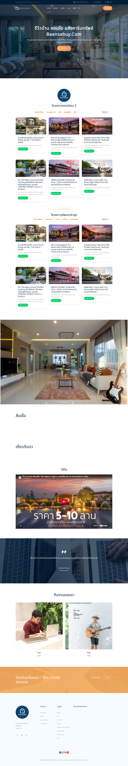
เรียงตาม (104, 112)
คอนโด (42, 703)
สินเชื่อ (74, 8)
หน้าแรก (49, 8)
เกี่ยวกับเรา (59, 707)
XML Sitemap (60, 721)
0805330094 (98, 2)
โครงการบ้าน (43, 699)
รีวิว (79, 8)
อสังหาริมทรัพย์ (43, 707)
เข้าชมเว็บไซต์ (64, 48)
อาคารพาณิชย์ (43, 710)
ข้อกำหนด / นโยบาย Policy (63, 714)
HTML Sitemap (61, 718)
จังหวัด (63, 8)
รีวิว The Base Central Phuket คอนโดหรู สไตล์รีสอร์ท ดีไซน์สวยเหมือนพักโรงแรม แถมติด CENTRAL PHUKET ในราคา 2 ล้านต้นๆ (31, 185)
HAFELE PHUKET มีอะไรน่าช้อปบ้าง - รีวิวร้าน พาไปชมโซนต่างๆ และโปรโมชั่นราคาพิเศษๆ (64, 182)
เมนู (69, 8)
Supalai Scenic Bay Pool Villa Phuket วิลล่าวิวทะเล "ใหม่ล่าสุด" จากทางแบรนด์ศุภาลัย (96, 140)
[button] (9, 355)
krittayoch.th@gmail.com (82, 2)
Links (58, 725)
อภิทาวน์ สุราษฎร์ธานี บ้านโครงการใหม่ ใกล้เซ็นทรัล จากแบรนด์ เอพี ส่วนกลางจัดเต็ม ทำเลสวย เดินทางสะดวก (62, 141)
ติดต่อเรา (107, 8)
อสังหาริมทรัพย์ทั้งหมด (64, 209)
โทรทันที (107, 664)
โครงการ (55, 8)
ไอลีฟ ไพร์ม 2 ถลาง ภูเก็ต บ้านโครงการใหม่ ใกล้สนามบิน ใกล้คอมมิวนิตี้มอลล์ (96, 182)
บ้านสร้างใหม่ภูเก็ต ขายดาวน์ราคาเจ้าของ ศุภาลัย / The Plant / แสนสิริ (31, 140)
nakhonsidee (85, 747)
